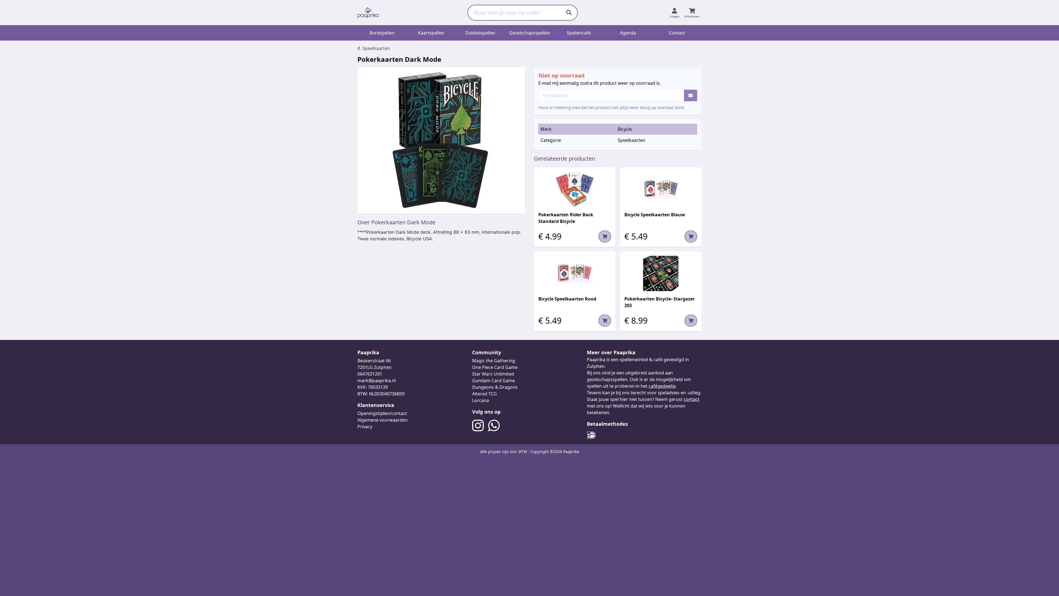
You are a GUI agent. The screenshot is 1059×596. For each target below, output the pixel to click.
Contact (677, 33)
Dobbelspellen (480, 33)
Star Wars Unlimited (493, 374)
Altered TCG (484, 394)
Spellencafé (579, 33)
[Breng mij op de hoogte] (690, 95)
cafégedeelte (662, 386)
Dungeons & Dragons (495, 387)
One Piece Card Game (495, 367)
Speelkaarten (631, 140)
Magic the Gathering (493, 361)
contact (691, 399)
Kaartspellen (431, 33)
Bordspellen (382, 33)
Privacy (364, 427)
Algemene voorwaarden (382, 420)
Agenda (628, 33)
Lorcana (480, 400)
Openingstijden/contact (382, 413)
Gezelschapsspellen (529, 33)
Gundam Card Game (493, 380)
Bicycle (625, 129)
